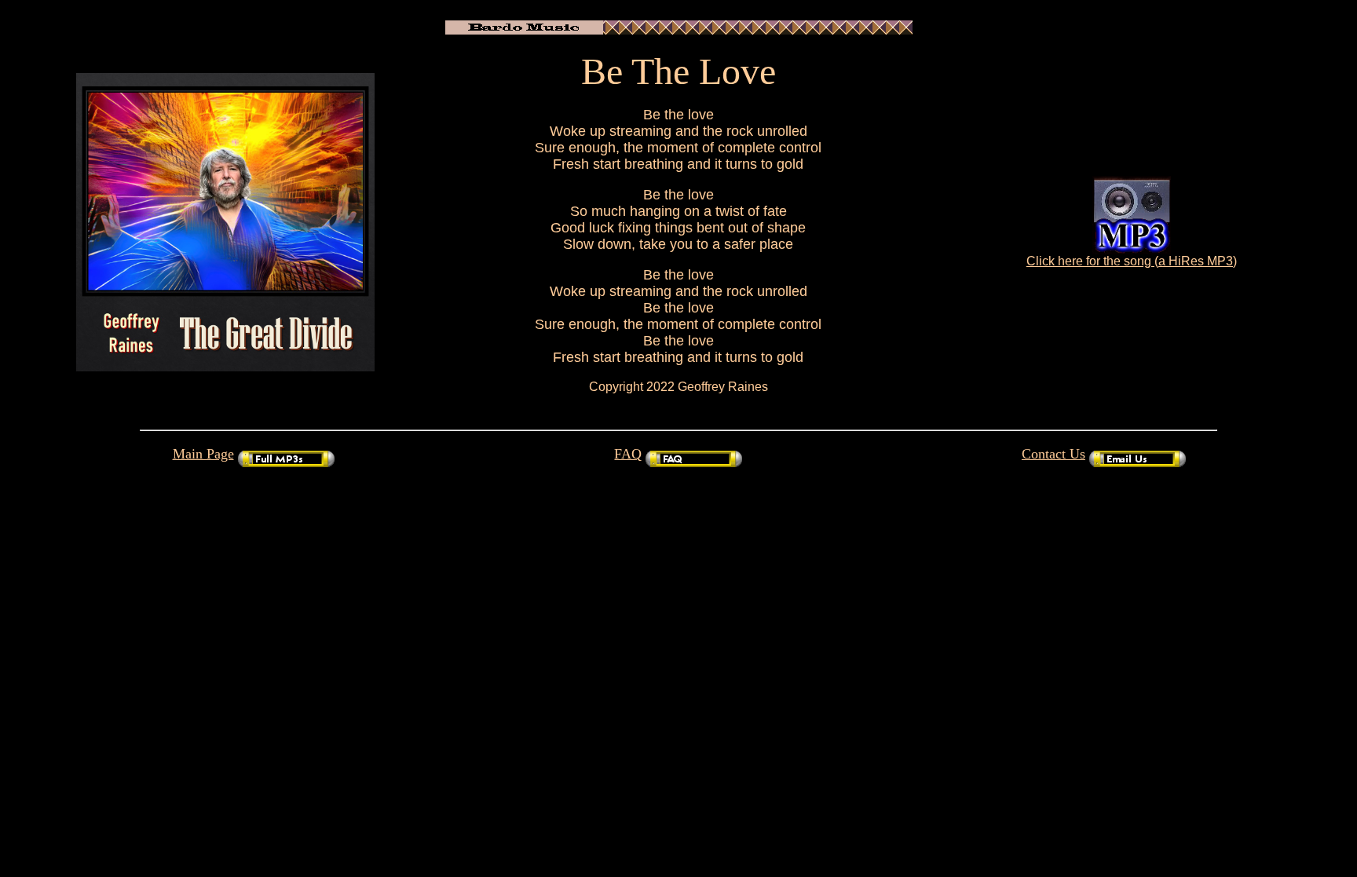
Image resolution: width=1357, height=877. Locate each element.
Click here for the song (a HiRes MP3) (1131, 261)
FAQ (628, 454)
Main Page (203, 454)
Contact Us (1053, 454)
